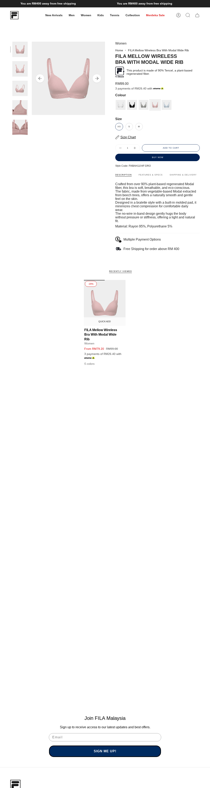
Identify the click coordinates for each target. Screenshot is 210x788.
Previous (40, 78)
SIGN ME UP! (105, 751)
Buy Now (157, 157)
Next (97, 78)
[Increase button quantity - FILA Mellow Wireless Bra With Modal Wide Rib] (135, 148)
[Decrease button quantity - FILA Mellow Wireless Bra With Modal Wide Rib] (120, 148)
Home (119, 50)
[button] (72, 15)
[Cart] (197, 15)
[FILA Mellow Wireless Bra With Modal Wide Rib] (105, 303)
